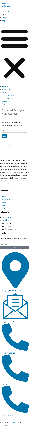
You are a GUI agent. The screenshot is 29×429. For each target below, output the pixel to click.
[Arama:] (14, 130)
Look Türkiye (15, 423)
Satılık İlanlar (9, 12)
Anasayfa (5, 3)
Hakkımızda (6, 6)
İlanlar (4, 9)
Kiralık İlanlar (9, 15)
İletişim (4, 18)
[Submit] (14, 247)
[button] (14, 53)
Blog (3, 21)
